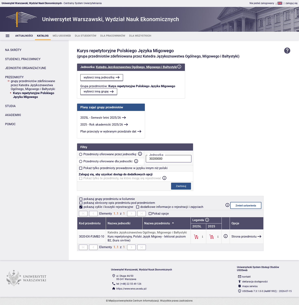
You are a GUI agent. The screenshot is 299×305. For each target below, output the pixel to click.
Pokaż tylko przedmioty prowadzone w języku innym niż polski (125, 168)
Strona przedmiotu (243, 236)
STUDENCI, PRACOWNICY (22, 59)
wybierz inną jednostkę (99, 77)
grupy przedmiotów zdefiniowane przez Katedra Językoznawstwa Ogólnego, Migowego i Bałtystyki (33, 85)
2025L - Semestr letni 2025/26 (100, 117)
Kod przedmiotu (89, 223)
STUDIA (10, 106)
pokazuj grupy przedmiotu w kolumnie (109, 199)
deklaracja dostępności (255, 281)
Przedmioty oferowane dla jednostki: (108, 161)
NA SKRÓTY (13, 50)
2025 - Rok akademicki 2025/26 (101, 124)
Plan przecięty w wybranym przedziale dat (108, 131)
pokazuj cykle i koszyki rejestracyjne (108, 207)
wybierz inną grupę (96, 91)
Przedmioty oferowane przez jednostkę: (110, 154)
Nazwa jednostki (119, 223)
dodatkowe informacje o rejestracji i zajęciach (171, 207)
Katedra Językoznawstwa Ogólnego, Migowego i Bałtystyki (136, 67)
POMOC (10, 124)
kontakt (246, 276)
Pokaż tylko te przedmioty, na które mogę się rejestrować (122, 178)
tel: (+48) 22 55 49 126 (128, 283)
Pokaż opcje (160, 213)
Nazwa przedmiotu (157, 223)
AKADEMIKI (13, 115)
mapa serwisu (250, 286)
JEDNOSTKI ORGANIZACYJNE (25, 68)
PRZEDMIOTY (14, 77)
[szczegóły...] (202, 236)
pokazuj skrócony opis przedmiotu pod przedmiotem (119, 203)
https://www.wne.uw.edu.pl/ (131, 288)
